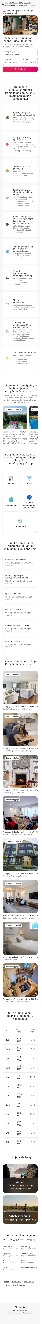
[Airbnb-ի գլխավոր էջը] (4, 11)
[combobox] (20, 54)
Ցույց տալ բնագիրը (26, 5)
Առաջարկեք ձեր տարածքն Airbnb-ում (20, 12)
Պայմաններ (28, 1313)
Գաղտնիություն (14, 1313)
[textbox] (11, 62)
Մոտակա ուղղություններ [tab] (13, 1240)
